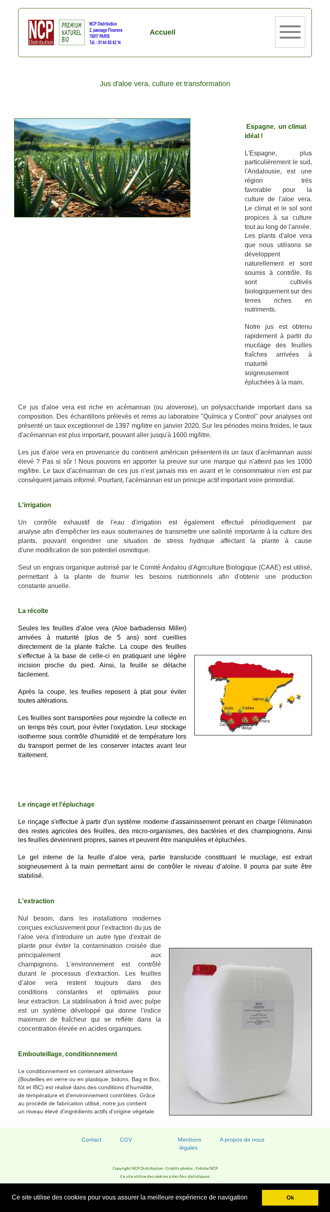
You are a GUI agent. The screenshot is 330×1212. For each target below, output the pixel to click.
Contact (91, 1139)
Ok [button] (290, 1197)
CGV (126, 1139)
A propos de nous (242, 1139)
